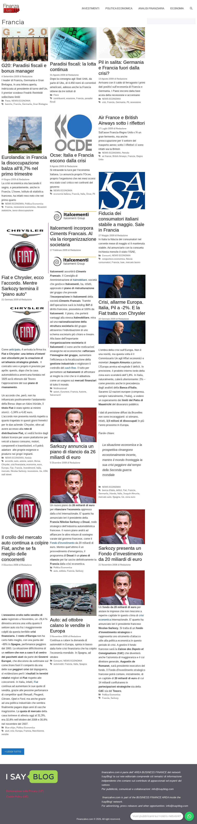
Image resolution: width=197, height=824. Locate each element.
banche (8, 104)
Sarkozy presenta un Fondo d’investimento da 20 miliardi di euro (120, 554)
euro (39, 464)
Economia (177, 8)
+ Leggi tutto (13, 751)
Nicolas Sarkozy (18, 471)
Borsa (37, 461)
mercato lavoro (133, 262)
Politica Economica (118, 8)
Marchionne (38, 731)
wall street (6, 474)
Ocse (88, 194)
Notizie (28, 458)
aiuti (7, 731)
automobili (59, 664)
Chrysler (6, 464)
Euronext (64, 391)
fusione (82, 391)
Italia (82, 194)
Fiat (12, 468)
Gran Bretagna (40, 104)
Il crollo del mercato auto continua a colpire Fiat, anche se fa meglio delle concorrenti (25, 548)
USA (45, 471)
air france (106, 156)
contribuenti (59, 98)
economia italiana (62, 194)
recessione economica (25, 207)
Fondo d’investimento (62, 542)
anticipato (14, 349)
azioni (56, 391)
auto (16, 461)
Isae (122, 262)
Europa (5, 468)
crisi (104, 102)
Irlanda (112, 493)
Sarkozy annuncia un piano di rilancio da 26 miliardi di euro (73, 452)
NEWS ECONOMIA (21, 100)
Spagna (116, 497)
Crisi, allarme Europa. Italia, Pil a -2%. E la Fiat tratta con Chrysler (121, 308)
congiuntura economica (113, 259)
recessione (135, 102)
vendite (5, 734)
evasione (70, 98)
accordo (9, 461)
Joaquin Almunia (131, 493)
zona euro (130, 497)
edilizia (62, 571)
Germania (27, 104)
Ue (40, 471)
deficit (119, 490)
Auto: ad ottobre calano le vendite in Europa (70, 625)
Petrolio (125, 152)
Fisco (7, 100)
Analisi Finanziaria (151, 8)
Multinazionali (60, 388)
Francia (17, 104)
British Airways (120, 156)
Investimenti (90, 8)
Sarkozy (79, 571)
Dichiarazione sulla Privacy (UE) (25, 791)
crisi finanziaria (18, 464)
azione (23, 461)
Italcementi (55, 395)
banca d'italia (108, 490)
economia (31, 464)
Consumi (106, 255)
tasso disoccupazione (22, 210)
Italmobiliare (80, 279)
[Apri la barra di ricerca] (191, 8)
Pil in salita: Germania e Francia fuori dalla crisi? (121, 68)
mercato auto (104, 497)
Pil (128, 102)
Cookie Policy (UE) (17, 796)
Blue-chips (10, 727)
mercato (6, 471)
